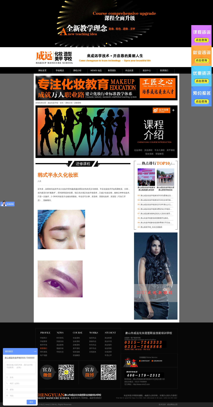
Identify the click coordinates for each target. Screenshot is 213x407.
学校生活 (60, 352)
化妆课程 (138, 150)
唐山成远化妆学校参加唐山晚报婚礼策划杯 (146, 188)
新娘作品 (92, 341)
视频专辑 (60, 348)
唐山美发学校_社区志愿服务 (151, 227)
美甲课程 (171, 150)
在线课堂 (108, 352)
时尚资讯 (60, 338)
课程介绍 (68, 103)
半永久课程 (159, 150)
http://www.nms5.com (141, 384)
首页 (61, 103)
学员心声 (108, 355)
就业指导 (108, 345)
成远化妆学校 (53, 103)
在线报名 (92, 352)
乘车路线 (43, 352)
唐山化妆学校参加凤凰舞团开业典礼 (154, 218)
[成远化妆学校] (54, 57)
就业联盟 (108, 338)
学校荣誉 (43, 341)
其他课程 (148, 150)
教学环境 (43, 345)
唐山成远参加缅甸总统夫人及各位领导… (156, 214)
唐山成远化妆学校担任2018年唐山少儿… (156, 205)
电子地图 (43, 355)
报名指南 (149, 154)
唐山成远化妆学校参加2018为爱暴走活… (156, 196)
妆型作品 (92, 338)
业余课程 (76, 341)
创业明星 (108, 348)
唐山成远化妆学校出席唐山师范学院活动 (165, 188)
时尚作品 (92, 345)
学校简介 (43, 338)
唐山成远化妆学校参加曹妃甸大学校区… (156, 209)
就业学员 (108, 341)
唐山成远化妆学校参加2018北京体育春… (156, 200)
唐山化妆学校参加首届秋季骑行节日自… (156, 223)
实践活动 (60, 341)
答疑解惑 (159, 154)
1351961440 (157, 361)
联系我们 (43, 348)
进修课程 (76, 345)
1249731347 (145, 361)
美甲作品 (92, 348)
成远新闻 (60, 345)
